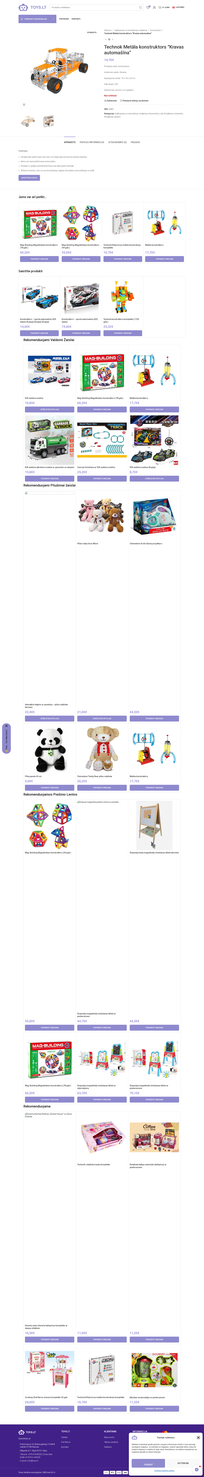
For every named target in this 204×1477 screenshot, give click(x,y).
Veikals (64, 1437)
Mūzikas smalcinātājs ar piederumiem (147, 1397)
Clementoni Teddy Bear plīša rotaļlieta (94, 776)
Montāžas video (29, 178)
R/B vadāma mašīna (34, 398)
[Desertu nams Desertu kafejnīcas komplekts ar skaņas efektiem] (49, 1218)
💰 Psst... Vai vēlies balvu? (6, 740)
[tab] (70, 141)
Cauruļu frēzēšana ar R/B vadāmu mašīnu (96, 467)
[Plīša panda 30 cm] (49, 749)
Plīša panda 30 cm (33, 776)
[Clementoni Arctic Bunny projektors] (154, 516)
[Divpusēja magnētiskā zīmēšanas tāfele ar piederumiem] (102, 906)
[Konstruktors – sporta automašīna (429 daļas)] (81, 297)
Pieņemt (148, 1464)
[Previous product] (106, 39)
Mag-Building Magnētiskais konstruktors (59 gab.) (48, 853)
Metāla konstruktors (154, 245)
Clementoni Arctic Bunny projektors (146, 543)
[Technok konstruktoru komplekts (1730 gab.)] (122, 297)
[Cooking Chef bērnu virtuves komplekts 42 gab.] (49, 1370)
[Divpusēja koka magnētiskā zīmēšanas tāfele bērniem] (154, 825)
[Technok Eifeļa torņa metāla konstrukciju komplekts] (122, 223)
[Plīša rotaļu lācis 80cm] (102, 516)
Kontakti (65, 1447)
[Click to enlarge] (24, 104)
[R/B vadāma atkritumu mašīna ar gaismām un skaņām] (49, 440)
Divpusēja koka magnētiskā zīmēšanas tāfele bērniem (154, 853)
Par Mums (65, 1442)
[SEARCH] (140, 7)
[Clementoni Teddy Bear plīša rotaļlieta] (102, 749)
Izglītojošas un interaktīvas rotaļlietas (131, 30)
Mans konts (109, 1437)
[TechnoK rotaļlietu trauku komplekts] (102, 1137)
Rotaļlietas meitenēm (173, 113)
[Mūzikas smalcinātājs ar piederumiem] (154, 1370)
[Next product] (112, 39)
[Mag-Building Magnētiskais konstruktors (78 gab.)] (39, 223)
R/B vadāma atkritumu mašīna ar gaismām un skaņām (49, 467)
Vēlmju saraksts (111, 1442)
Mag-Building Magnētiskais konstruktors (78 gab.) (100, 398)
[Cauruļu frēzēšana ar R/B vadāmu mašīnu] (102, 440)
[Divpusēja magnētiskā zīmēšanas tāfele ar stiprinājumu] (102, 1058)
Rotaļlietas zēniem (112, 117)
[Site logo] (33, 7)
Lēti (161, 113)
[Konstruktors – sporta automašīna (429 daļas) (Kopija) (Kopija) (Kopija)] (39, 297)
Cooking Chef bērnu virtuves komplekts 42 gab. (46, 1397)
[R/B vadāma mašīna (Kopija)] (154, 440)
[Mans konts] (154, 7)
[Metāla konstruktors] (164, 223)
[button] (198, 1437)
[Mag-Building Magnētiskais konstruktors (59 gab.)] (81, 223)
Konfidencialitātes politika (164, 1471)
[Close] (6, 726)
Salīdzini (108, 1447)
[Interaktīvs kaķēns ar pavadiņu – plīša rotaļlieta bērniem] (49, 597)
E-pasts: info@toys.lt (29, 1461)
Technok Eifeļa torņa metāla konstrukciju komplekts (100, 1397)
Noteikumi (183, 1463)
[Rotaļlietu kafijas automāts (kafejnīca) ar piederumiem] (154, 1137)
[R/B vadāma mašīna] (49, 371)
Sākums (107, 30)
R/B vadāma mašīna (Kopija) (143, 467)
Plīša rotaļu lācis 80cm (87, 543)
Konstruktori (155, 30)
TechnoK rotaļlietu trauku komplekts (93, 1164)
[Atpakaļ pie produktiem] (109, 39)
